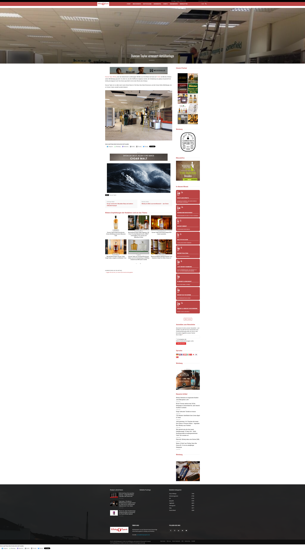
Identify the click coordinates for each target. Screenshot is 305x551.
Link (192, 341)
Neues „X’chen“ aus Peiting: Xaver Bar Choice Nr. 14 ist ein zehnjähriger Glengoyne (186, 445)
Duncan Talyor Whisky (110, 77)
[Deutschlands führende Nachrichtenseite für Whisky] (109, 4)
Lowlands (115, 230)
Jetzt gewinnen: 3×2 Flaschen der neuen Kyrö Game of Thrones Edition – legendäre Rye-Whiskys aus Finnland (188, 423)
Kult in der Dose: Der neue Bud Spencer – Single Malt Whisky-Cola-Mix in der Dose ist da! (126, 495)
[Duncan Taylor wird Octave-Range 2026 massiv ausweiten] (161, 222)
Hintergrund (152, 52)
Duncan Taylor (113, 195)
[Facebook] (170, 530)
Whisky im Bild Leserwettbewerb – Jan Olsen (155, 203)
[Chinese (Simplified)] (191, 354)
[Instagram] (174, 530)
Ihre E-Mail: (179, 335)
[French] (182, 354)
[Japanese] (193, 354)
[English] (180, 354)
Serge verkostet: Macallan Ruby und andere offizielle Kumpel (120, 204)
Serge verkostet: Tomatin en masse (186, 411)
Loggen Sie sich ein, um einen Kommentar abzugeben (119, 272)
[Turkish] (177, 357)
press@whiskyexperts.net (143, 535)
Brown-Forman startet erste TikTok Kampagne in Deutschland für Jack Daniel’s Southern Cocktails (188, 405)
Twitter (159, 77)
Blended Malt (138, 230)
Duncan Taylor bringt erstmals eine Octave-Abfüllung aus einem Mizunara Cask (115, 234)
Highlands (116, 254)
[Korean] (196, 354)
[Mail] (182, 530)
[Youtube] (186, 530)
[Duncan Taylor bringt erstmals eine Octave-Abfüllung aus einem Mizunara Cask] (115, 222)
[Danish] (185, 354)
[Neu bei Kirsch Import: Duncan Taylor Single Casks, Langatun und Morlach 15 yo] (115, 246)
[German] (177, 354)
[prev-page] (136, 263)
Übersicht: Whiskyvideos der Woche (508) (187, 439)
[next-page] (140, 263)
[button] (205, 4)
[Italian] (188, 354)
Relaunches (162, 230)
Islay (138, 254)
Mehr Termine (188, 319)
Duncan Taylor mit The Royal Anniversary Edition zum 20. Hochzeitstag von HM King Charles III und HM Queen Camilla (138, 258)
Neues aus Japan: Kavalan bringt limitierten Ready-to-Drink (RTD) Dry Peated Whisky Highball (127, 512)
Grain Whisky (161, 254)
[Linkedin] (178, 530)
